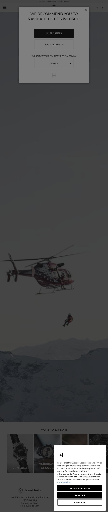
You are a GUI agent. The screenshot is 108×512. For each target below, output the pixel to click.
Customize (80, 502)
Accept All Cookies (80, 488)
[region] (80, 478)
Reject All (80, 495)
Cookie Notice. (63, 482)
